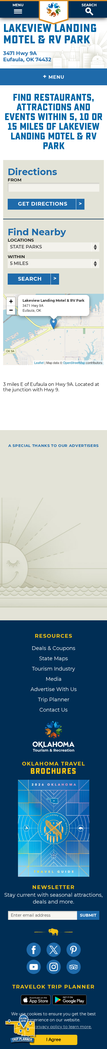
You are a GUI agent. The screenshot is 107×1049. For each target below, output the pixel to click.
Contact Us (53, 710)
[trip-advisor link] (73, 967)
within (16, 256)
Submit (88, 915)
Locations (21, 240)
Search (89, 5)
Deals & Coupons (53, 648)
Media (54, 679)
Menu (18, 5)
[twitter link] (54, 950)
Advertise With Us (54, 689)
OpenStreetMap (74, 362)
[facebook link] (34, 950)
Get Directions (42, 204)
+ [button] (11, 301)
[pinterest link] (73, 950)
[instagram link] (54, 967)
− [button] (11, 310)
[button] (18, 9)
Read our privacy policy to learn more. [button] (53, 1026)
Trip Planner (53, 699)
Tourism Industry (53, 669)
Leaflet (39, 362)
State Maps (53, 658)
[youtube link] (34, 967)
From (14, 179)
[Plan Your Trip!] (20, 1029)
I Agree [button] (53, 1039)
